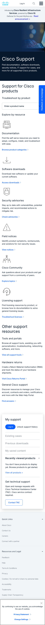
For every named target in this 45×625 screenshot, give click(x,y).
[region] (22, 612)
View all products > (14, 472)
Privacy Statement (21, 614)
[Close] (41, 603)
